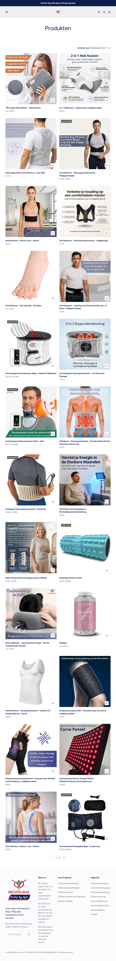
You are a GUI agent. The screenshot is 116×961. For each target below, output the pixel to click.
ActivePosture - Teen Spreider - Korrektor (23, 305)
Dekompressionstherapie (68, 888)
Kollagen (63, 643)
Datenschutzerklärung (100, 892)
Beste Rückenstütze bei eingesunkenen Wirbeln (26, 578)
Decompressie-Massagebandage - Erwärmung (79, 846)
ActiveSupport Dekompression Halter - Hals (24, 441)
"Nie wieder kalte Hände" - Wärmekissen (23, 108)
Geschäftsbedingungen (101, 888)
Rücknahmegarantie (99, 901)
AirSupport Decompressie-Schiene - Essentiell (25, 509)
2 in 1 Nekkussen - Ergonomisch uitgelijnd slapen (80, 108)
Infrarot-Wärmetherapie (68, 883)
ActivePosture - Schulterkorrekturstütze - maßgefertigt (83, 240)
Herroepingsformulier (100, 905)
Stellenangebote (98, 910)
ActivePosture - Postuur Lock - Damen (22, 240)
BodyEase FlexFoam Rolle (70, 578)
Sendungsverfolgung (99, 883)
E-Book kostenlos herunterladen (71, 896)
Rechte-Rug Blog (65, 901)
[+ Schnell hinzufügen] (53, 100)
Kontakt (94, 914)
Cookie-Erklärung (98, 896)
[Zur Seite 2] (64, 858)
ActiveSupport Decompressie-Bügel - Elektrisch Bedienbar (30, 373)
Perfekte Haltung (65, 892)
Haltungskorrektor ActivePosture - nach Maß (25, 173)
